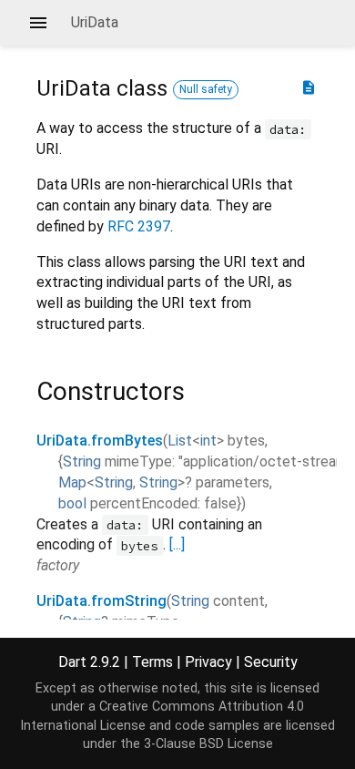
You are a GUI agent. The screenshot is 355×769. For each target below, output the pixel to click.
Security (271, 662)
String (82, 461)
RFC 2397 (138, 226)
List (179, 440)
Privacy (208, 662)
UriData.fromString (101, 601)
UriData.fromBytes (99, 440)
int (208, 440)
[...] (177, 544)
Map (72, 482)
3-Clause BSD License (208, 744)
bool (72, 503)
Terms (152, 662)
